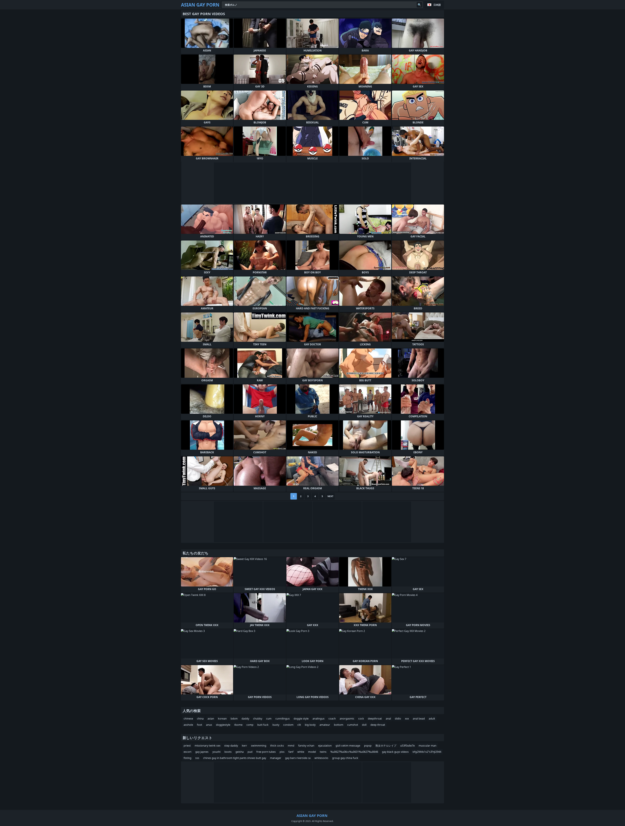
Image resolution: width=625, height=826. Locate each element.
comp (249, 725)
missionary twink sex (207, 745)
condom (288, 725)
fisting (187, 758)
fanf (290, 752)
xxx (407, 718)
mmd (291, 745)
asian (211, 718)
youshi (216, 752)
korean (222, 718)
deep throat (377, 725)
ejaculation (325, 745)
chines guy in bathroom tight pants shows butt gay (234, 758)
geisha (240, 752)
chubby (257, 718)
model (312, 752)
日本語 (437, 4)
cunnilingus (282, 718)
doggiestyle (223, 725)
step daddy (231, 745)
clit (299, 725)
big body (310, 725)
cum (268, 718)
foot (199, 725)
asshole (188, 725)
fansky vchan (306, 745)
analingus (318, 718)
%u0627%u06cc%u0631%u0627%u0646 (354, 752)
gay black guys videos (395, 752)
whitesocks (321, 758)
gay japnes (201, 752)
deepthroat (375, 718)
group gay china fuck (345, 758)
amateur (324, 725)
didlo (398, 718)
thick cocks (277, 745)
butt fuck (263, 725)
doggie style (301, 718)
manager (275, 758)
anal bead (419, 718)
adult (432, 718)
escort (187, 752)
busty (275, 725)
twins (323, 752)
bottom (338, 725)
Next (330, 496)
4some (238, 725)
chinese (188, 718)
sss (197, 758)
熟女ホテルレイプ (385, 745)
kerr (244, 745)
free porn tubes (266, 752)
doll (364, 725)
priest (187, 745)
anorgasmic (347, 718)
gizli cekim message (348, 745)
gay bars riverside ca (298, 758)
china (200, 718)
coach (332, 718)
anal (388, 718)
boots (228, 752)
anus (209, 725)
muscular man (427, 745)
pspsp (368, 745)
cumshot (352, 725)
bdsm (234, 718)
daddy (245, 718)
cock (361, 718)
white (300, 752)
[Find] (419, 4)
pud (250, 752)
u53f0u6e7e (407, 745)
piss (282, 752)
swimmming (258, 745)
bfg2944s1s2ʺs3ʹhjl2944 (427, 752)
